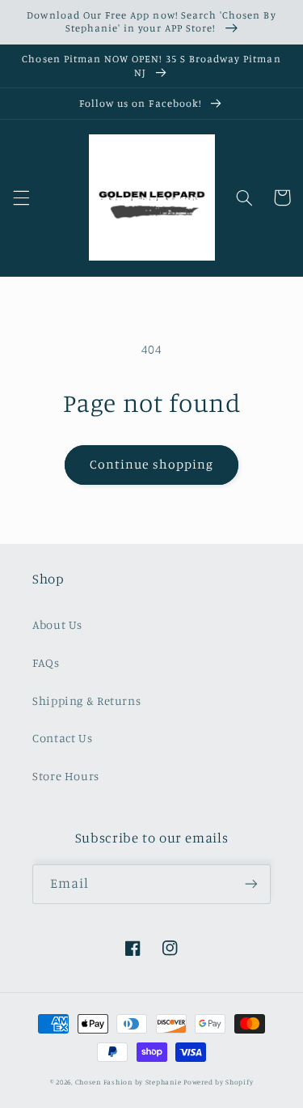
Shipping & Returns (86, 700)
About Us (57, 624)
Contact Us (62, 738)
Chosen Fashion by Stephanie (128, 1081)
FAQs (46, 662)
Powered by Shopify (218, 1081)
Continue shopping (151, 464)
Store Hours (65, 776)
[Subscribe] (251, 884)
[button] (21, 197)
